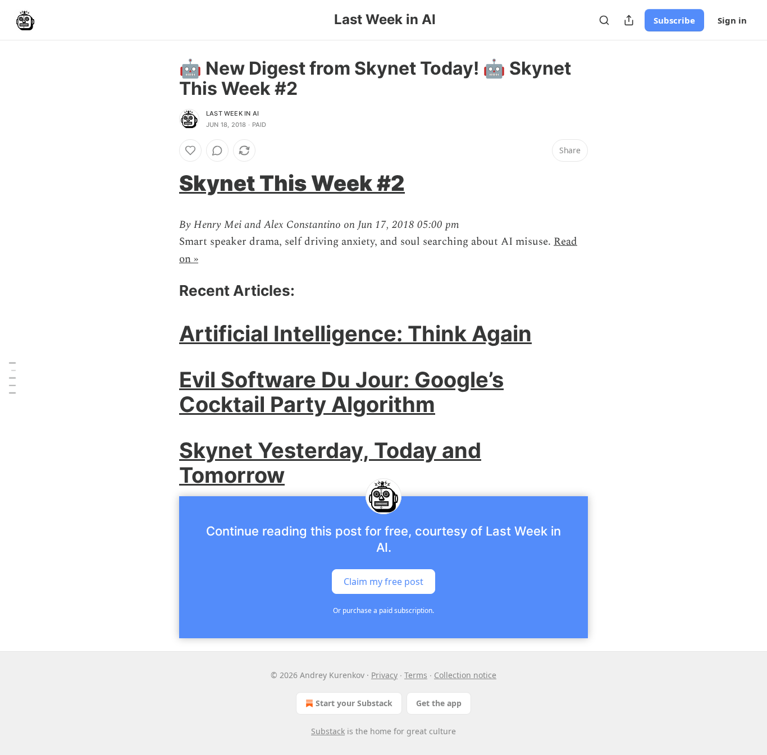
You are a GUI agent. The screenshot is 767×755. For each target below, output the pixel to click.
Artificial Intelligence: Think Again (355, 333)
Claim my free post (383, 581)
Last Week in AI (232, 113)
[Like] (190, 150)
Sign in (732, 20)
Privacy (384, 675)
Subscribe (674, 20)
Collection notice (465, 675)
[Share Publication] (629, 20)
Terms (415, 675)
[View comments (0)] (217, 150)
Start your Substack (354, 703)
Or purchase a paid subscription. (383, 610)
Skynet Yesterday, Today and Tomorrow (330, 462)
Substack (328, 731)
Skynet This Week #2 (292, 183)
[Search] (604, 20)
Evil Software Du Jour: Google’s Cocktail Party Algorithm (341, 392)
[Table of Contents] (12, 377)
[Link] (163, 183)
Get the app (439, 703)
